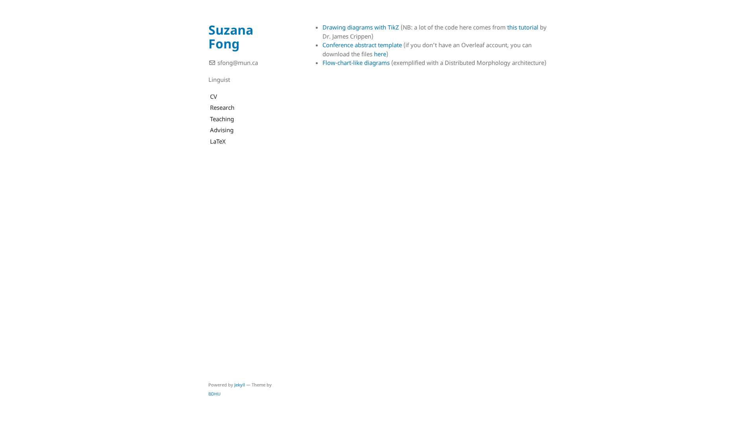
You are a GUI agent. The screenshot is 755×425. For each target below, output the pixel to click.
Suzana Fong (230, 36)
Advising (221, 130)
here (380, 54)
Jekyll (239, 385)
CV (212, 96)
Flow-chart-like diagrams (356, 63)
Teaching (221, 119)
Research (221, 107)
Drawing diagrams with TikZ (360, 27)
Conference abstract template (362, 45)
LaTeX (217, 141)
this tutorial (522, 27)
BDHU (214, 394)
